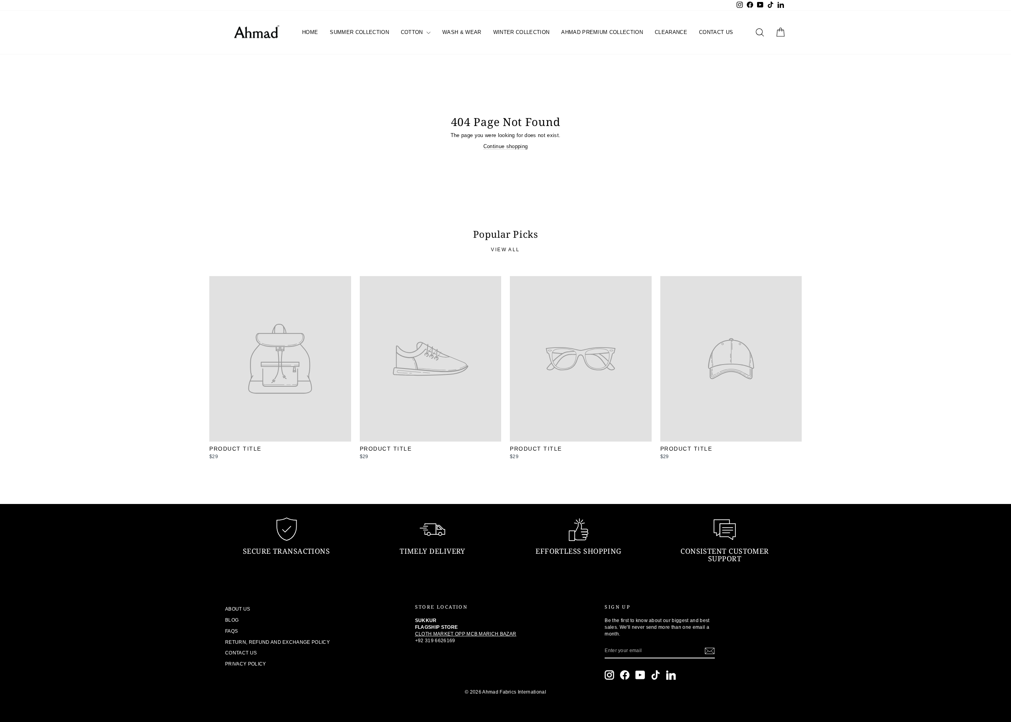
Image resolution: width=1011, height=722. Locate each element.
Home (310, 32)
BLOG (232, 620)
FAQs (231, 631)
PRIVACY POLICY (245, 664)
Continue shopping (505, 146)
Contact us (716, 32)
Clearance (671, 32)
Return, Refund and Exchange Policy (277, 642)
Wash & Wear (461, 32)
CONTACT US (241, 653)
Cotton (413, 32)
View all (505, 249)
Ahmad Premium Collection (602, 32)
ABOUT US (237, 609)
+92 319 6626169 (435, 640)
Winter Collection (521, 32)
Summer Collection (359, 32)
